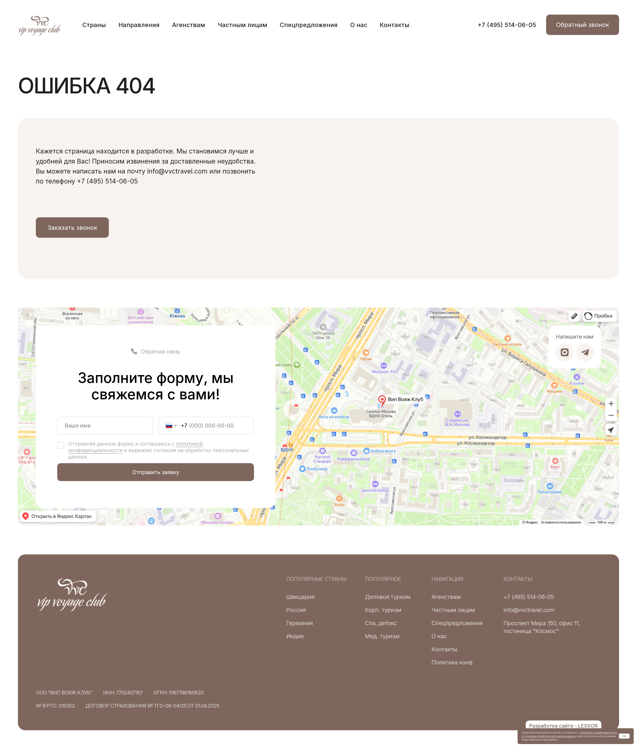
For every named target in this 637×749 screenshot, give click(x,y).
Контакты (394, 25)
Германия (299, 623)
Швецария (300, 596)
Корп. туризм (383, 609)
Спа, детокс (381, 623)
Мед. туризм (382, 636)
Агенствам (188, 25)
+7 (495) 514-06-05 (507, 25)
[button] (582, 25)
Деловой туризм (387, 596)
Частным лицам (242, 25)
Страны (94, 25)
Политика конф (451, 662)
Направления (139, 25)
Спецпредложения (309, 25)
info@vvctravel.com (529, 609)
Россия (296, 609)
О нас (358, 25)
